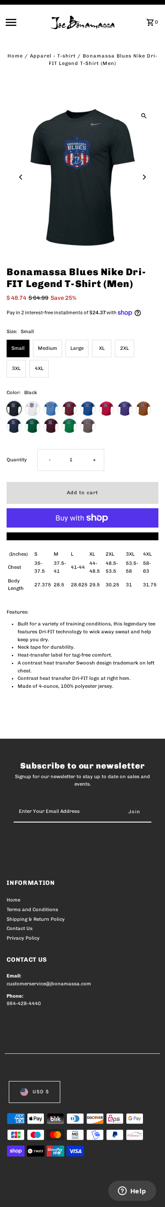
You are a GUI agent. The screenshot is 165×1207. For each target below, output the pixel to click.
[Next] (144, 177)
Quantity (17, 460)
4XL (39, 368)
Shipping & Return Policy (36, 919)
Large (77, 348)
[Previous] (21, 177)
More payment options (82, 536)
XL (102, 348)
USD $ (41, 1092)
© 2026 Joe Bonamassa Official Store (53, 1191)
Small (18, 348)
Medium (47, 348)
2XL (124, 348)
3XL (16, 368)
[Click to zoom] (144, 116)
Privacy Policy (23, 938)
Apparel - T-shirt (53, 56)
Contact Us (20, 928)
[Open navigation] (25, 22)
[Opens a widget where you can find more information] (132, 1192)
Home (15, 56)
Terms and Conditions (32, 909)
